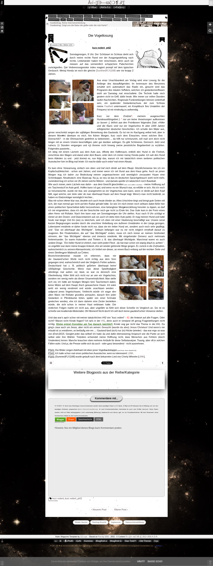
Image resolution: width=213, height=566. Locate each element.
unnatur (87, 16)
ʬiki (2, 2)
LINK (130, 353)
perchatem (120, 16)
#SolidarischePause (59, 25)
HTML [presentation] (98, 419)
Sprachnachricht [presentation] (85, 419)
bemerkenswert (133, 16)
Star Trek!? (130, 541)
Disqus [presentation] (71, 419)
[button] (42, 37)
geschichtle (54, 19)
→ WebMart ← (158, 546)
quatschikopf (134, 19)
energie (117, 19)
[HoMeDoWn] (84, 7)
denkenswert (108, 16)
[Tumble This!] (162, 363)
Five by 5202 (103, 537)
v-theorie (97, 16)
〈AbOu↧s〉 (105, 7)
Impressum (116, 522)
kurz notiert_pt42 (73, 498)
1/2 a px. (84, 537)
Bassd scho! (155, 561)
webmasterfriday (91, 19)
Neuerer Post (99, 509)
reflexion (78, 19)
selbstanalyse (76, 16)
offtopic (52, 16)
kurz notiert (63, 16)
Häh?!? (141, 561)
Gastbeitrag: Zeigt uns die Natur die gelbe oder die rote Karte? (79, 23)
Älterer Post (120, 509)
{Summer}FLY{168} (106, 70)
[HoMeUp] (129, 7)
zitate (124, 19)
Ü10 (143, 19)
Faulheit (108, 106)
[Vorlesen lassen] (2, 27)
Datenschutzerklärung (134, 522)
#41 (103, 321)
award (69, 19)
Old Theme (145, 541)
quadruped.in (106, 19)
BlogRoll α (101, 541)
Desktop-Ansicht (99, 522)
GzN (78, 541)
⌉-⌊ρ (156, 541)
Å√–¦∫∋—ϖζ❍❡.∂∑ (106, 2)
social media (147, 16)
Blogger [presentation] (60, 419)
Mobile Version (81, 522)
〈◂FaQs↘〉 (119, 7)
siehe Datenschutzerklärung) (88, 409)
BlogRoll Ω (115, 541)
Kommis (88, 541)
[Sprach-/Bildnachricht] (2, 31)
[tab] (60, 419)
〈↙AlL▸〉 (93, 7)
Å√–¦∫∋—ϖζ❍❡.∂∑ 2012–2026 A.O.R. (141, 537)
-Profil (70, 541)
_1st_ (63, 19)
